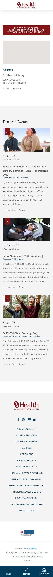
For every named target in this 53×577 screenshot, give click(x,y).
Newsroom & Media (26, 467)
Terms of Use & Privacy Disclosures (27, 556)
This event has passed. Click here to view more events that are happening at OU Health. (26, 30)
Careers (26, 448)
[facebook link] (18, 419)
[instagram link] (23, 419)
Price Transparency (26, 498)
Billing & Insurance (27, 435)
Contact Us (26, 454)
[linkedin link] (34, 419)
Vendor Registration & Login (26, 504)
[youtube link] (29, 419)
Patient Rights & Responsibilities (26, 485)
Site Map (27, 560)
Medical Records (26, 460)
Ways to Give (26, 511)
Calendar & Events (26, 441)
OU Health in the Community (26, 479)
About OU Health (26, 429)
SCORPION (31, 548)
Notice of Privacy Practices (27, 473)
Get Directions (13, 88)
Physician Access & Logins (26, 492)
